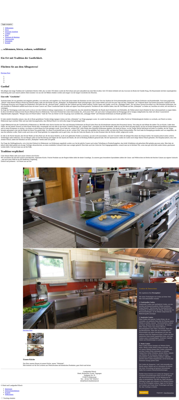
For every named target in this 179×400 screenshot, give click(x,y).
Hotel (7, 35)
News (7, 30)
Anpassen (160, 393)
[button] (4, 73)
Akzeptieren (144, 392)
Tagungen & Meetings (12, 37)
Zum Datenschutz (169, 393)
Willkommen (9, 28)
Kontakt (7, 43)
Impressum (8, 389)
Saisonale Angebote (11, 32)
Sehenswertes (9, 39)
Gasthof (7, 33)
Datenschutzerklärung (12, 391)
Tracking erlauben (9, 398)
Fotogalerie (8, 41)
